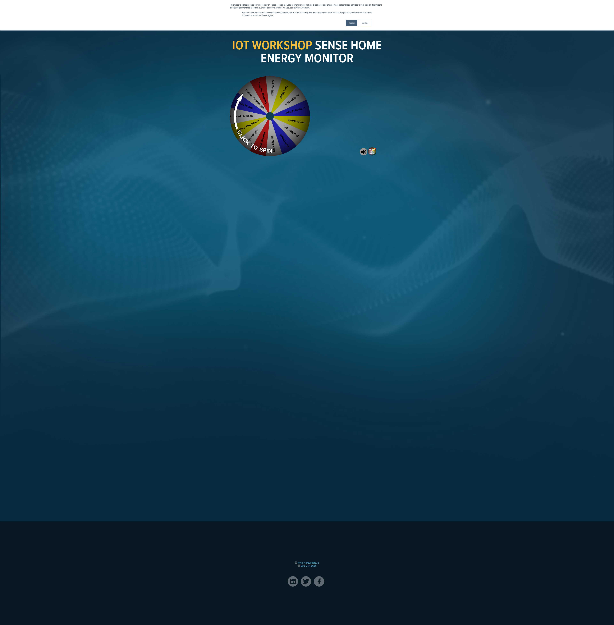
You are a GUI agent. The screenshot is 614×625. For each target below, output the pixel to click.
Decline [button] (365, 22)
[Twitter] (306, 581)
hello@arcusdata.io (308, 562)
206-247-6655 (309, 565)
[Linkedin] (293, 581)
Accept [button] (351, 22)
